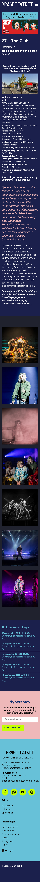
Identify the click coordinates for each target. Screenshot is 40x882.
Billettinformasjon (10, 834)
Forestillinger (8, 805)
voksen (6, 55)
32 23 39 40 (12, 765)
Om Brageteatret (10, 827)
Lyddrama (6, 809)
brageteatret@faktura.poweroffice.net (20, 780)
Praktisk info (8, 830)
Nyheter (5, 844)
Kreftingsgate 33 (27, 68)
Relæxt (5, 837)
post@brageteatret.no (20, 767)
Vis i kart (9, 851)
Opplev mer (7, 812)
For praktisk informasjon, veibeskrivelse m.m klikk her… (17, 302)
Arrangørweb (8, 841)
